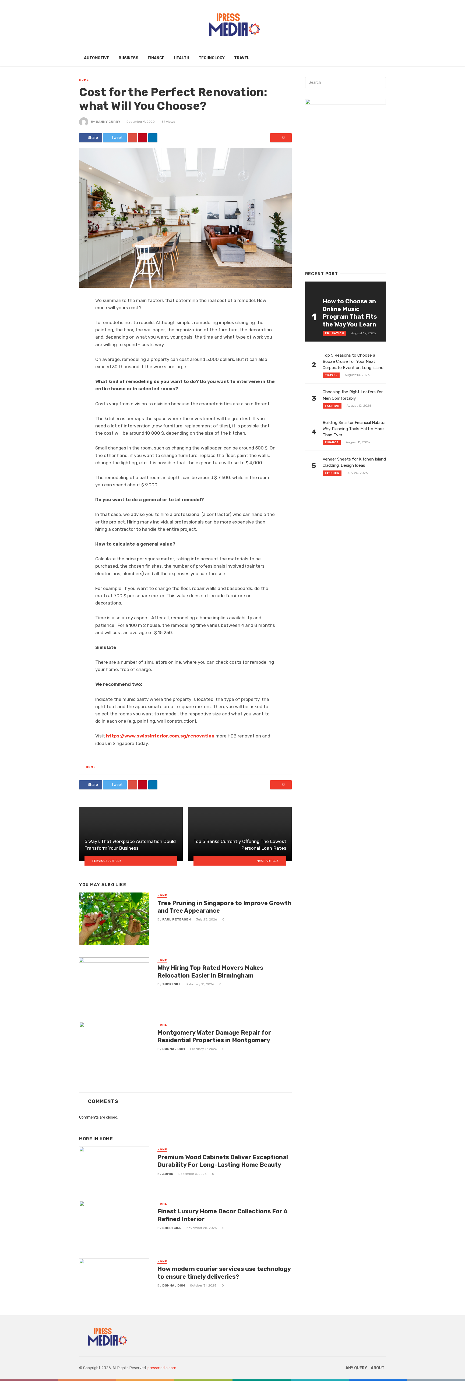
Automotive (96, 58)
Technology (212, 58)
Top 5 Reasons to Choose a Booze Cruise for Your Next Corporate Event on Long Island (353, 361)
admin (167, 1174)
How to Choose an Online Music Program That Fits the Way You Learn (350, 313)
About (377, 1368)
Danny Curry (108, 122)
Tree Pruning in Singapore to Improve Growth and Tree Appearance (224, 907)
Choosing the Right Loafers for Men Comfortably (353, 394)
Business (128, 58)
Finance (156, 58)
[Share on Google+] (132, 137)
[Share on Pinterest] (142, 137)
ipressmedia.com (161, 1368)
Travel (241, 58)
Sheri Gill (171, 984)
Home (84, 80)
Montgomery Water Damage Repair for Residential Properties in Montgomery (214, 1036)
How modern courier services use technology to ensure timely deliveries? (224, 1273)
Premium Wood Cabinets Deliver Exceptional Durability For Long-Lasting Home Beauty (222, 1161)
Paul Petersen (176, 919)
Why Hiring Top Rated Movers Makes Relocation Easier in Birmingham (210, 971)
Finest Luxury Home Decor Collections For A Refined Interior (222, 1215)
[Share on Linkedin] (152, 137)
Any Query (356, 1368)
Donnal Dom (173, 1049)
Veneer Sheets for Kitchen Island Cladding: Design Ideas (354, 462)
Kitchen (332, 473)
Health (181, 58)
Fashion (332, 405)
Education (334, 333)
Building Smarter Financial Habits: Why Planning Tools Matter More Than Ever (354, 428)
